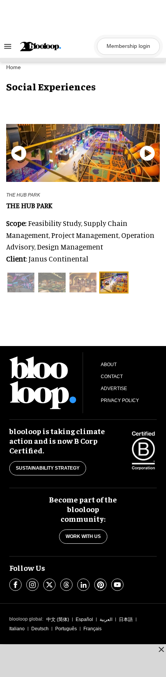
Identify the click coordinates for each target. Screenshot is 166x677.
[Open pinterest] (100, 585)
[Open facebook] (15, 585)
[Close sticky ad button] (161, 649)
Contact (112, 376)
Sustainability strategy (48, 468)
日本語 (126, 619)
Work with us (83, 536)
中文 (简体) (57, 619)
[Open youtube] (117, 585)
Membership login (128, 46)
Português (66, 628)
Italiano (17, 628)
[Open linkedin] (83, 585)
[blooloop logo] (56, 46)
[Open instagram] (32, 585)
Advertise (114, 388)
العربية (106, 619)
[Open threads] (66, 585)
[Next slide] (147, 153)
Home (13, 67)
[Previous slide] (18, 153)
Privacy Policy (120, 400)
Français (92, 628)
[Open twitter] (49, 585)
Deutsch (40, 628)
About (109, 364)
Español (84, 619)
